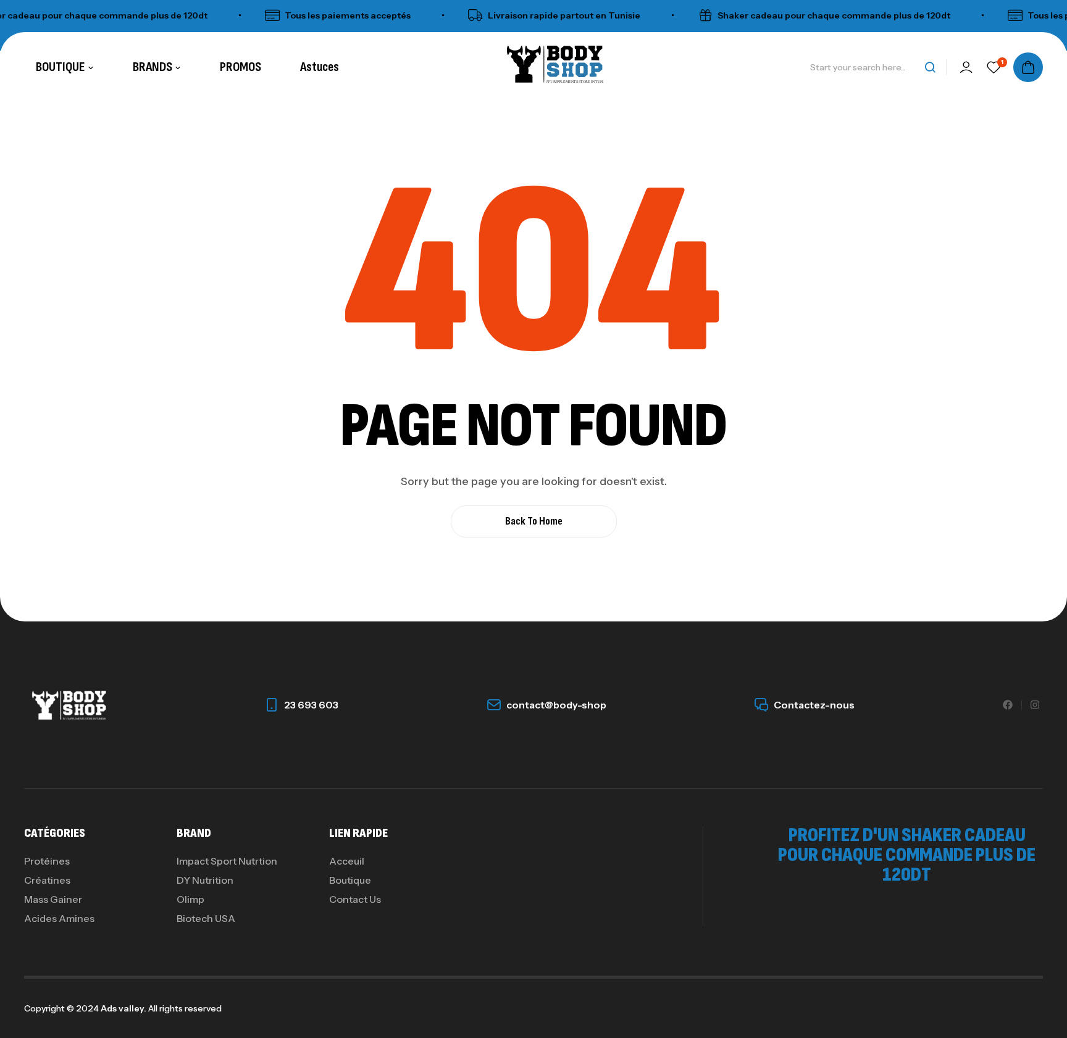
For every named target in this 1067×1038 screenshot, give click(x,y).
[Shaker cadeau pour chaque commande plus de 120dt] (692, 15)
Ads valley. (123, 1008)
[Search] (930, 67)
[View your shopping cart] (1028, 67)
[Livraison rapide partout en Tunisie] (462, 15)
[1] (993, 67)
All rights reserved (184, 1008)
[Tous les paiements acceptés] (259, 15)
